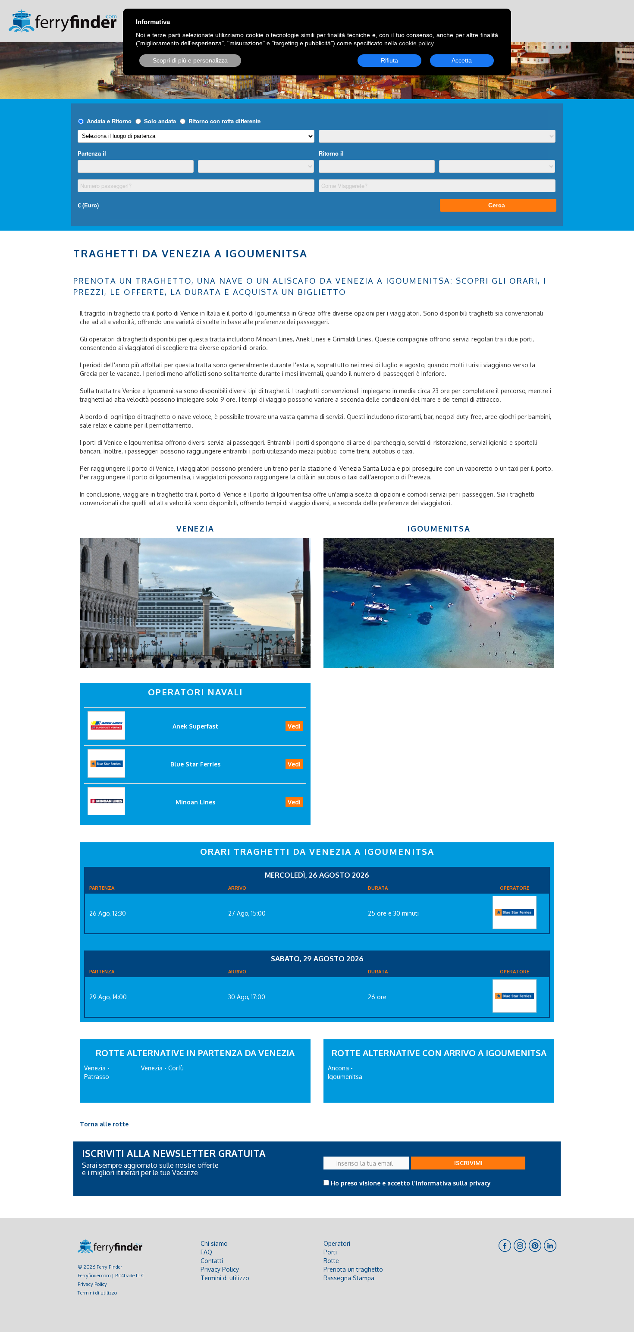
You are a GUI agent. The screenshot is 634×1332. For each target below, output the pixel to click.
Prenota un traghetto (353, 1269)
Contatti (212, 1260)
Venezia (195, 528)
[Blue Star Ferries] (514, 912)
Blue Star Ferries (195, 764)
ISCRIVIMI (468, 1162)
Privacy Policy (92, 1284)
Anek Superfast (195, 726)
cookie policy (416, 43)
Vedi (294, 726)
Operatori (336, 1243)
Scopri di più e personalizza (190, 60)
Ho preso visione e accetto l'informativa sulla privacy (411, 1183)
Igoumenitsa (439, 528)
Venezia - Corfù (162, 1068)
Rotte (331, 1260)
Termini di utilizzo (97, 1292)
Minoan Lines (195, 802)
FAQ (206, 1252)
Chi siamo (214, 1243)
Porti (330, 1252)
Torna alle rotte (104, 1124)
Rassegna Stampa (348, 1278)
